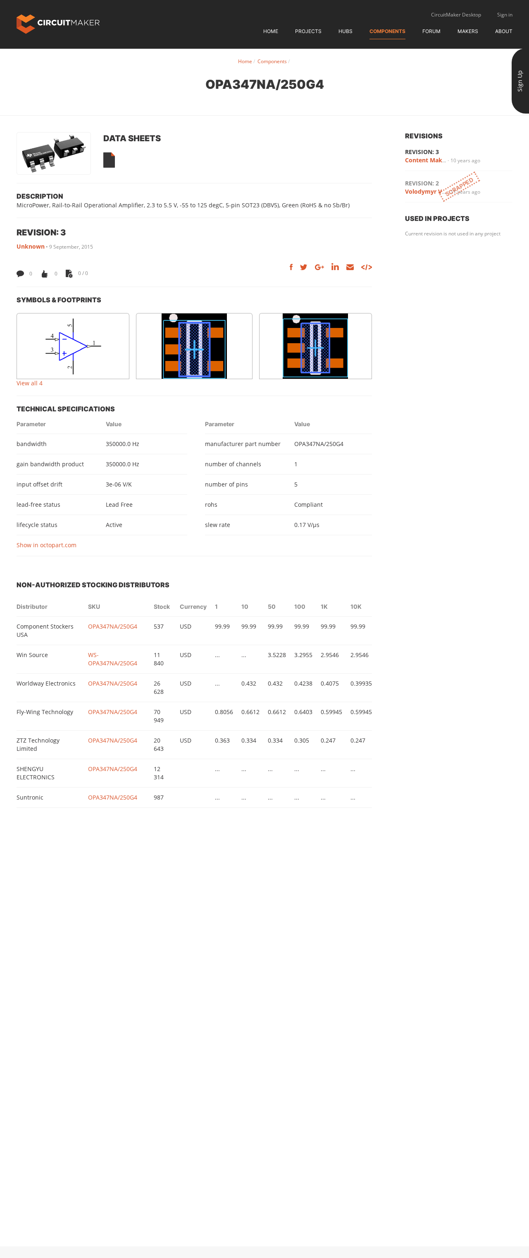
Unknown (31, 246)
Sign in (504, 14)
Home (270, 31)
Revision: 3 (422, 152)
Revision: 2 (422, 183)
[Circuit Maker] (58, 23)
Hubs (345, 31)
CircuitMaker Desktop (456, 14)
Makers (468, 31)
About (503, 31)
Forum (431, 31)
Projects (308, 31)
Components (387, 31)
